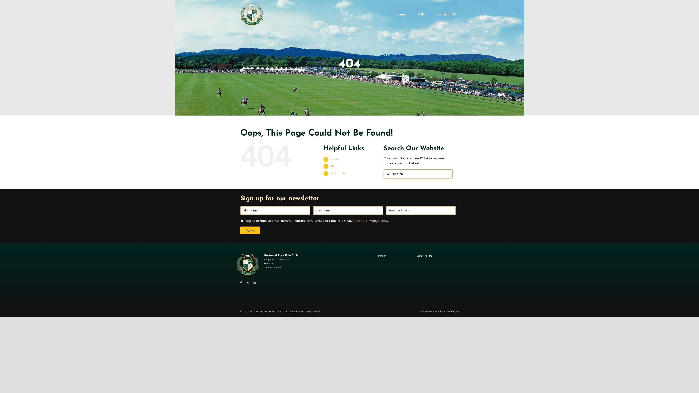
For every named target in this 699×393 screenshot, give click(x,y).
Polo (333, 166)
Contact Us (337, 173)
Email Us (268, 263)
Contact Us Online (273, 267)
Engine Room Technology (446, 311)
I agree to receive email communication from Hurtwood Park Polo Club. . (316, 221)
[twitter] (247, 282)
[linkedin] (254, 282)
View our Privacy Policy (370, 221)
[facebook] (241, 282)
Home (334, 159)
